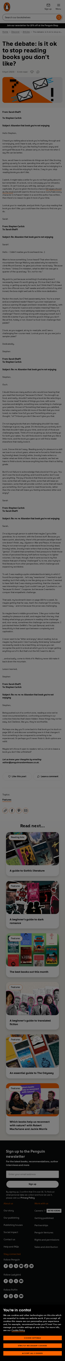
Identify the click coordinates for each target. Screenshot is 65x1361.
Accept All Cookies (32, 1353)
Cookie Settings (32, 1338)
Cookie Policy (18, 1330)
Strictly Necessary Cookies (32, 1345)
